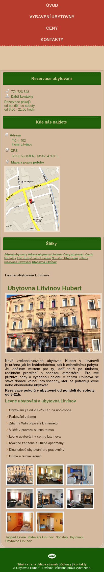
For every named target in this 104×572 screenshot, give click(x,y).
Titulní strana (26, 564)
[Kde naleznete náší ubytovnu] (7, 162)
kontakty (10, 258)
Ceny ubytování (73, 254)
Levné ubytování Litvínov (34, 258)
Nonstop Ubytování (65, 258)
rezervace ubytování (17, 261)
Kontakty (52, 39)
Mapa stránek (48, 564)
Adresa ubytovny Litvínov (45, 254)
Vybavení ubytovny (52, 17)
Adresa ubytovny (15, 254)
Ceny (52, 28)
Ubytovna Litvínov (44, 261)
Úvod (52, 5)
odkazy (83, 258)
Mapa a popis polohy (27, 162)
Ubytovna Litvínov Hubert (45, 288)
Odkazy (65, 564)
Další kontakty (22, 96)
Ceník (89, 254)
